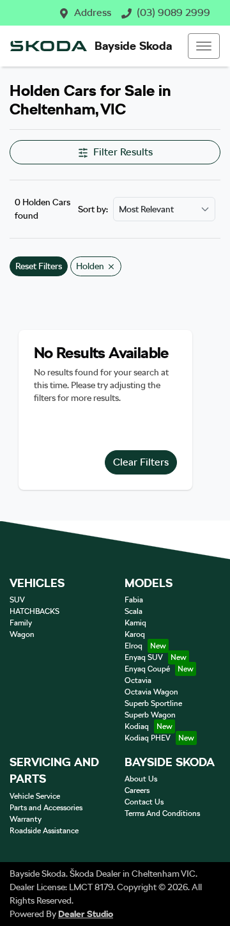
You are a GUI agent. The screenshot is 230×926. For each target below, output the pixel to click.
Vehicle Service (35, 796)
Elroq (133, 645)
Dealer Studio (85, 914)
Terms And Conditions (162, 813)
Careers (137, 790)
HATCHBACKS (34, 611)
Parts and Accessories (46, 807)
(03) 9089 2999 (173, 12)
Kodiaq (137, 726)
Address (92, 12)
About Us (141, 778)
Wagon (22, 634)
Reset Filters (38, 266)
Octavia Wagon (151, 691)
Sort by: (93, 209)
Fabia (134, 599)
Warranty (26, 819)
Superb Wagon (150, 714)
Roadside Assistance (44, 830)
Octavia (138, 680)
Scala (133, 611)
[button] (204, 46)
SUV (17, 599)
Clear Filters (141, 462)
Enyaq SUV (144, 657)
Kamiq (135, 622)
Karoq (135, 634)
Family (21, 622)
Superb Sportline (153, 703)
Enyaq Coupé (147, 668)
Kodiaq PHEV (148, 738)
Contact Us (144, 801)
